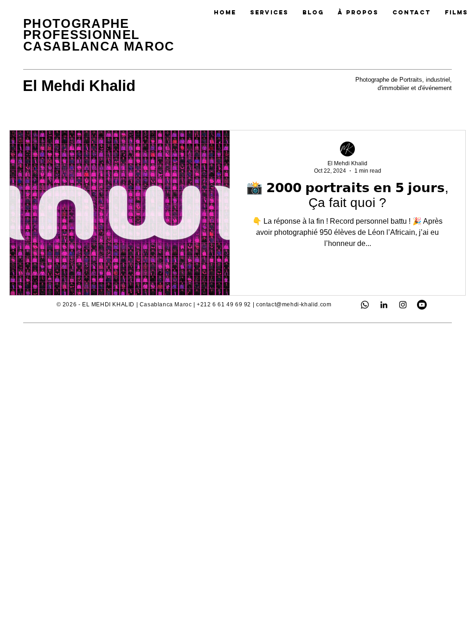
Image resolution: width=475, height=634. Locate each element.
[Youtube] (422, 305)
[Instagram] (403, 305)
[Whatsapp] (365, 305)
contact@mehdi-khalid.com (293, 304)
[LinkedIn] (384, 305)
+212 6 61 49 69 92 (224, 304)
